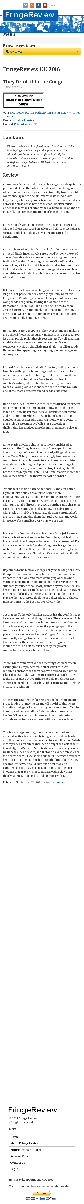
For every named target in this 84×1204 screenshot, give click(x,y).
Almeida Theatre (23, 120)
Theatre (8, 116)
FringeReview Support (25, 1149)
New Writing (71, 112)
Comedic (18, 112)
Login (14, 1169)
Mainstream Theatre (48, 112)
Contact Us (17, 1162)
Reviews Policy (20, 1156)
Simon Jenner (54, 782)
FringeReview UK (25, 124)
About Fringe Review (24, 1143)
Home (14, 1137)
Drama (29, 112)
